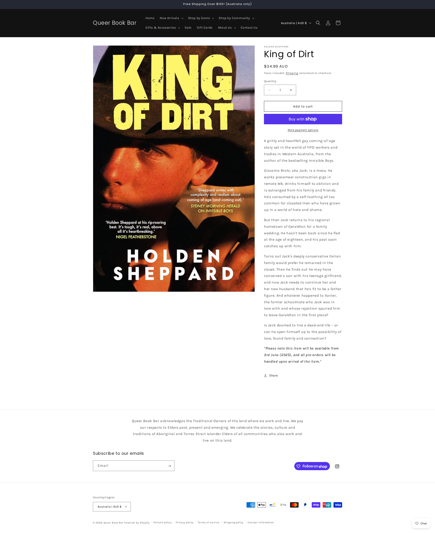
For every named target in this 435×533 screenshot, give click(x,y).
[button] (171, 18)
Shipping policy (234, 522)
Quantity (270, 81)
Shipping (292, 73)
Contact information (261, 522)
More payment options (303, 130)
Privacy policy (184, 522)
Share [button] (273, 375)
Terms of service (208, 522)
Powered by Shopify (137, 522)
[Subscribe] (169, 466)
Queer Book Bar (113, 522)
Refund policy (163, 522)
